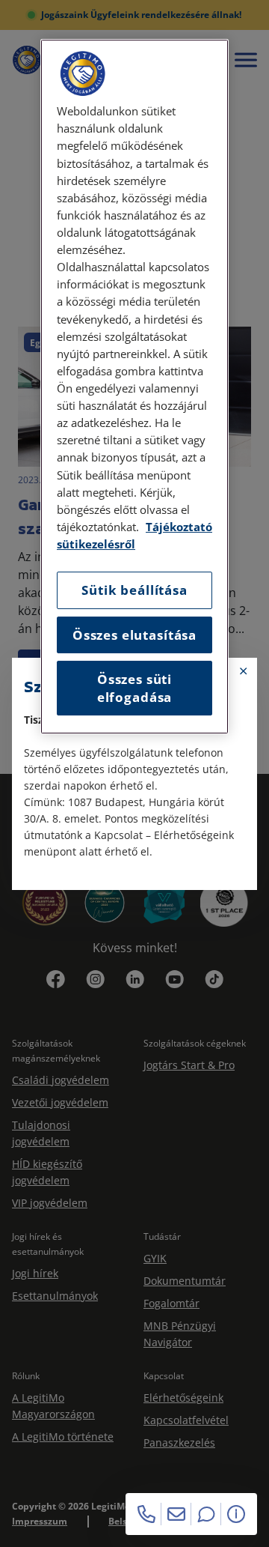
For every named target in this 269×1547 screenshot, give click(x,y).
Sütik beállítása (134, 590)
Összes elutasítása (134, 635)
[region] (134, 386)
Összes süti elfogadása (134, 688)
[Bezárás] (244, 671)
